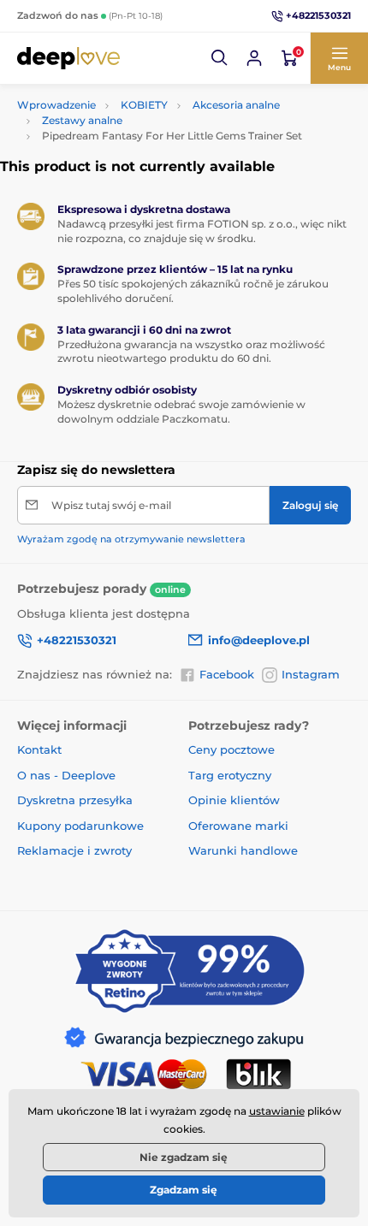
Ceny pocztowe (231, 749)
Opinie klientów (234, 800)
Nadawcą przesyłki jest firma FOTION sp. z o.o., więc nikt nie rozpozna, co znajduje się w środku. (202, 231)
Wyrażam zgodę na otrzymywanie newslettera (131, 539)
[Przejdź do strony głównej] (68, 58)
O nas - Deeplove (66, 775)
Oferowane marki (238, 825)
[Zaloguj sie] (254, 58)
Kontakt (39, 749)
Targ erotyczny (229, 775)
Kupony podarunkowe (80, 825)
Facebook (226, 674)
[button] (220, 58)
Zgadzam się (183, 1189)
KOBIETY (144, 104)
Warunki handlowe (243, 850)
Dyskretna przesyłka (75, 800)
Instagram (311, 674)
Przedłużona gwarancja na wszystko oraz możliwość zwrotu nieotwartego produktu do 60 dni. (191, 351)
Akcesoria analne (236, 104)
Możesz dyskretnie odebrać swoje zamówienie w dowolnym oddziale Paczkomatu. (181, 411)
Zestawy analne (82, 120)
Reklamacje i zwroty (74, 850)
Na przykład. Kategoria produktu (149, 92)
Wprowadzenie (56, 104)
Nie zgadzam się (183, 1157)
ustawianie (277, 1111)
